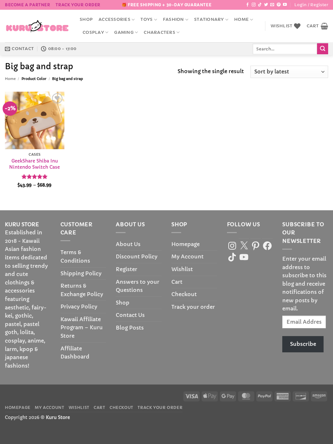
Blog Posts (130, 327)
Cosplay (93, 32)
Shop (86, 19)
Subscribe (303, 344)
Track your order (78, 4)
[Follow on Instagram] (254, 5)
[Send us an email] (272, 5)
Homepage (185, 244)
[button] (311, 5)
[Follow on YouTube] (285, 5)
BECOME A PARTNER (27, 4)
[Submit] (322, 48)
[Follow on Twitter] (266, 5)
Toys (146, 19)
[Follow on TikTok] (260, 5)
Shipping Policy (80, 273)
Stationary (209, 19)
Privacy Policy (78, 306)
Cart (176, 282)
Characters (159, 32)
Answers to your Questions (137, 286)
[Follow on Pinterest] (279, 5)
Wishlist (182, 269)
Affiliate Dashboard (74, 352)
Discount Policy (136, 256)
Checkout (184, 294)
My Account (187, 256)
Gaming (124, 32)
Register (126, 269)
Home (241, 19)
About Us (128, 244)
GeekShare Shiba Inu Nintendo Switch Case (34, 164)
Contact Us (130, 315)
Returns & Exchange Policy (81, 289)
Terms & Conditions (75, 256)
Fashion (173, 19)
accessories (114, 19)
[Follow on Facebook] (247, 5)
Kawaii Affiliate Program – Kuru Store (81, 327)
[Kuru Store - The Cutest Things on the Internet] (37, 26)
